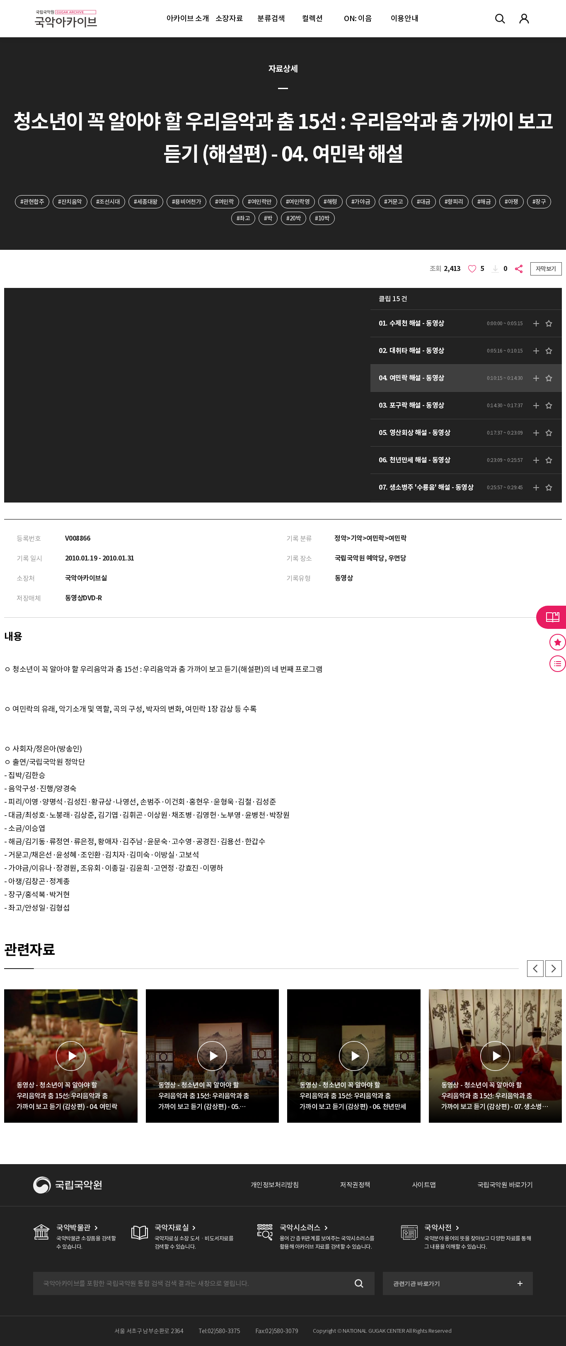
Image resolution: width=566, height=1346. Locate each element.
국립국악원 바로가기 (505, 1185)
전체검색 (500, 18)
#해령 (330, 201)
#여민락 (224, 201)
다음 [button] (553, 968)
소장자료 (229, 18)
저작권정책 (355, 1185)
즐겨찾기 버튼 (557, 642)
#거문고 (393, 201)
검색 (358, 1283)
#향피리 (454, 201)
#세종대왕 (146, 201)
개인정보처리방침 (275, 1185)
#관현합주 (32, 201)
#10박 (322, 218)
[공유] (520, 268)
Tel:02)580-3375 (219, 1331)
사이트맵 (424, 1185)
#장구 (539, 201)
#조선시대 (108, 201)
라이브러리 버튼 (551, 617)
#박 (268, 218)
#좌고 (243, 218)
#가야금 (360, 201)
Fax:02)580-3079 (276, 1331)
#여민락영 (298, 201)
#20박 (293, 218)
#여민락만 (260, 201)
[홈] (66, 8)
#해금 (484, 201)
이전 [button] (535, 968)
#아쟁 (511, 201)
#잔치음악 (70, 201)
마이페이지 (524, 18)
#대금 (424, 201)
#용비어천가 (186, 201)
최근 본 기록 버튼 (557, 663)
